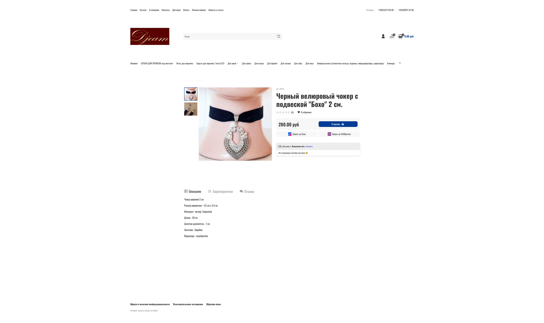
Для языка (259, 63)
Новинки (134, 63)
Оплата (186, 10)
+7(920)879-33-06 (406, 10)
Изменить (309, 146)
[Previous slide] (204, 124)
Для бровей (272, 63)
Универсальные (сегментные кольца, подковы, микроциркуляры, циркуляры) (350, 63)
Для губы (298, 63)
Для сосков (286, 63)
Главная (133, 10)
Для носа (310, 63)
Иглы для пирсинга (185, 63)
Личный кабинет (199, 10)
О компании (154, 10)
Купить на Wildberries (341, 134)
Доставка (176, 10)
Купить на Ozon (299, 134)
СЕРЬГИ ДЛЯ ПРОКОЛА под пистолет (157, 63)
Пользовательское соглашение (188, 304)
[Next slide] (266, 124)
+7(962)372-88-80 (386, 10)
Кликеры (391, 63)
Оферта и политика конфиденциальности (150, 304)
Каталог (143, 10)
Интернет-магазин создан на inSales (144, 310)
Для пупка (246, 63)
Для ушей (232, 63)
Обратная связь (213, 304)
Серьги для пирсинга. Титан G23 (210, 63)
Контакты (166, 10)
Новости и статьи (216, 10)
